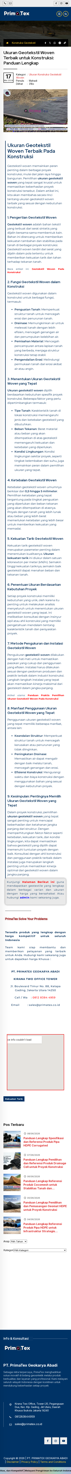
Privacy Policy (29, 1461)
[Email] (10, 3)
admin (25, 897)
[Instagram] (61, 3)
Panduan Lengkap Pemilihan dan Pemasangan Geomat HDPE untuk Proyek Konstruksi (45, 1206)
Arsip (6, 1241)
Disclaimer (13, 1461)
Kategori (8, 1250)
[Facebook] (55, 3)
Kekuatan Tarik (14, 1099)
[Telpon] (5, 3)
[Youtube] (66, 3)
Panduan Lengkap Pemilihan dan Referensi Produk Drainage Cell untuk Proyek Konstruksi (44, 1163)
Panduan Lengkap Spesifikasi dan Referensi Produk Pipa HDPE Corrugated (43, 1141)
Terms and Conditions (53, 1461)
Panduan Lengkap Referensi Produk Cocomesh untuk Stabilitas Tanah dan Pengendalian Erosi (42, 1184)
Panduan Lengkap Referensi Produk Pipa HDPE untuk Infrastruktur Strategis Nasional (42, 1227)
